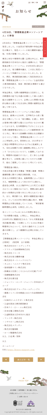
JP (29, 2)
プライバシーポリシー (30, 393)
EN (33, 2)
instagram (3, 3)
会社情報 (13, 390)
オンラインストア (45, 48)
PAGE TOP (23, 379)
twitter (3, 6)
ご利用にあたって (15, 393)
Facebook (3, 10)
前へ (5, 359)
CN (37, 2)
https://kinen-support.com (21, 349)
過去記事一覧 (23, 359)
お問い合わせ (23, 396)
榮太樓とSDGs (32, 390)
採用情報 (21, 390)
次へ (41, 359)
